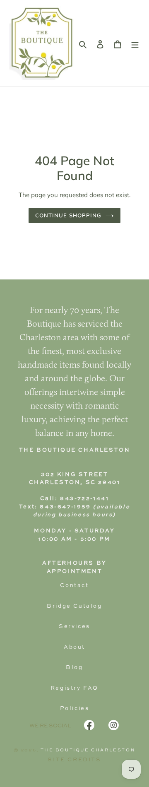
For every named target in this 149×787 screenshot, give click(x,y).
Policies (74, 708)
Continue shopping (68, 215)
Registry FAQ (74, 688)
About (74, 647)
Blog (74, 667)
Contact (74, 585)
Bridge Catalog (74, 606)
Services (74, 626)
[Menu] (135, 43)
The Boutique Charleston (88, 750)
